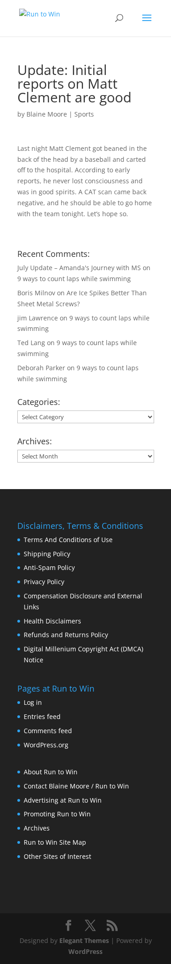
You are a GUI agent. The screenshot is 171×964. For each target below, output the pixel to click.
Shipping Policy (47, 553)
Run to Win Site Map (55, 842)
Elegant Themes (84, 940)
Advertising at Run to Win (63, 800)
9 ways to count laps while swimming (74, 278)
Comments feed (48, 730)
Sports (84, 114)
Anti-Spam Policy (49, 567)
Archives (37, 828)
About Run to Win (51, 771)
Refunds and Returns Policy (66, 634)
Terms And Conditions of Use (68, 539)
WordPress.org (46, 744)
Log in (33, 702)
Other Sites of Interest (57, 856)
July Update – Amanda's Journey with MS (79, 267)
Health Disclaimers (52, 621)
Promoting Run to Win (57, 814)
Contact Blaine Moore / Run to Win (76, 786)
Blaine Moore (46, 114)
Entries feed (42, 716)
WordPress (85, 951)
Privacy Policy (44, 581)
